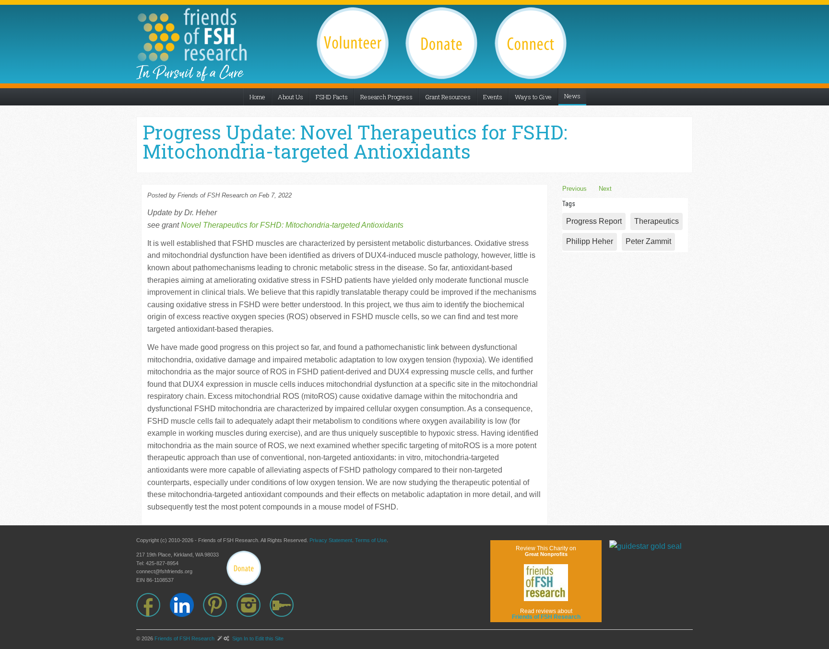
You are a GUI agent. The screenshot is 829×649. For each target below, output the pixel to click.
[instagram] (253, 605)
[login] (286, 605)
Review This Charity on (546, 551)
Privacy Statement (330, 540)
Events (492, 97)
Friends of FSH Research (184, 638)
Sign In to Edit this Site (257, 638)
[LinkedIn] (186, 605)
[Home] (192, 34)
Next (605, 188)
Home (257, 97)
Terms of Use (371, 540)
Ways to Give (533, 97)
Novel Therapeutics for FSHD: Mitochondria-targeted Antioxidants (292, 225)
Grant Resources (448, 97)
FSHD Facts (332, 97)
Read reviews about (546, 614)
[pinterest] (220, 605)
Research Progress (386, 97)
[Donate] (243, 568)
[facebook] (153, 605)
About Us (290, 97)
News (572, 96)
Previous (574, 188)
